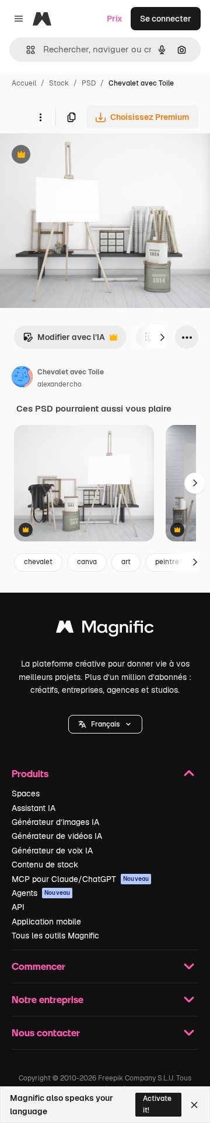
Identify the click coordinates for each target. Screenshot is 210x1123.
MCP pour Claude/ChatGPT (80, 879)
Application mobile (46, 921)
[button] (105, 724)
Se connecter (165, 18)
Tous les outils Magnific (55, 935)
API (18, 907)
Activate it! (157, 1104)
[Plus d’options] (40, 117)
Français (105, 724)
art (126, 561)
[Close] (194, 1105)
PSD (89, 83)
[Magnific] (105, 630)
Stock (59, 83)
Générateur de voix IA (52, 850)
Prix (115, 18)
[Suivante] (162, 337)
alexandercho (59, 384)
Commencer (38, 966)
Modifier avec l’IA (64, 340)
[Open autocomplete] (26, 49)
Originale (77, 155)
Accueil (24, 83)
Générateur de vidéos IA (57, 836)
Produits (30, 773)
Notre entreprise (47, 999)
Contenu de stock (45, 864)
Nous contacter (46, 1032)
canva (87, 561)
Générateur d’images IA (55, 822)
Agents (41, 893)
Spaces (26, 793)
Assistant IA (33, 808)
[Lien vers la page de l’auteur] (22, 378)
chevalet (38, 561)
